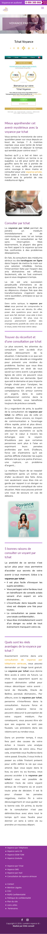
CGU (9, 891)
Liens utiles (12, 905)
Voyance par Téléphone (17, 847)
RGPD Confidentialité (16, 894)
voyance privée (34, 172)
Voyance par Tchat (15, 866)
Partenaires (13, 908)
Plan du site (12, 901)
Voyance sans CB (14, 851)
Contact (10, 884)
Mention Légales (14, 887)
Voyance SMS (13, 869)
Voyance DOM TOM (15, 854)
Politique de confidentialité (19, 898)
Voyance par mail (14, 873)
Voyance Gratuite (14, 858)
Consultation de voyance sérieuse (22, 876)
